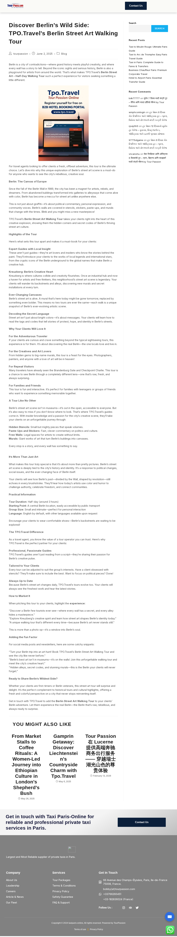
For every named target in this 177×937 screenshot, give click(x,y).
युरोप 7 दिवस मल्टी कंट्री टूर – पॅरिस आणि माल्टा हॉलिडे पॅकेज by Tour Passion (148, 102)
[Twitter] (137, 908)
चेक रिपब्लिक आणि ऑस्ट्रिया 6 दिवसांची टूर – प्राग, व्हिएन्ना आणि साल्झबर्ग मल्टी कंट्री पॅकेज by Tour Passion (148, 158)
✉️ (169, 916)
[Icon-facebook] (117, 908)
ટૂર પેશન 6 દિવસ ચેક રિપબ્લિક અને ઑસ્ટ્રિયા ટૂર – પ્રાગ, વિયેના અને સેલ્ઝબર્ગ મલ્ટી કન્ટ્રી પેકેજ (148, 116)
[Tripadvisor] (130, 908)
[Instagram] (124, 908)
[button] (42, 6)
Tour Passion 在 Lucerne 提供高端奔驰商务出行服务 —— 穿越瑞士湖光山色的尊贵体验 (100, 753)
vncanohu (134, 154)
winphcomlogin (137, 112)
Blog (64, 53)
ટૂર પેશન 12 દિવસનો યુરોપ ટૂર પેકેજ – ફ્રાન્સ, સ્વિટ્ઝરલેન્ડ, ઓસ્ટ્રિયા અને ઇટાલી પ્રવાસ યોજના (148, 130)
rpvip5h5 (133, 126)
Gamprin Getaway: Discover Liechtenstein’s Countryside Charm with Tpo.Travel (63, 756)
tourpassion (20, 53)
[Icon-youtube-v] (144, 908)
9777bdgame (136, 140)
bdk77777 (134, 98)
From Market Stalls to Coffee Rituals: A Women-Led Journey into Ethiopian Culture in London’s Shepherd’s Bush (26, 764)
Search (132, 23)
